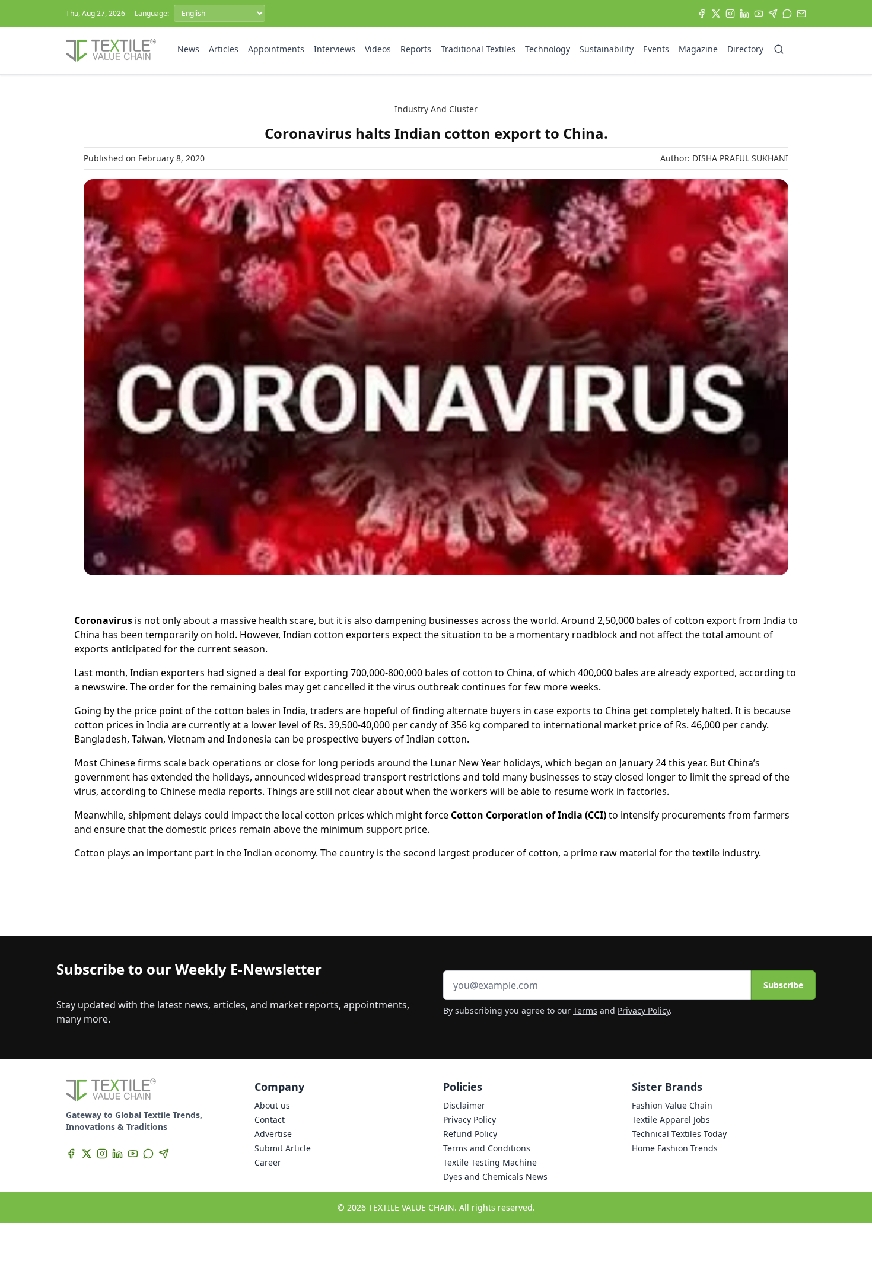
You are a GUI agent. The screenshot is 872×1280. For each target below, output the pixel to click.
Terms (585, 1010)
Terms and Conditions (486, 1148)
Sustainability (607, 49)
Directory (745, 49)
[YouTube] (758, 13)
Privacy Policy (644, 1010)
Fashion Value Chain (672, 1105)
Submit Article (282, 1148)
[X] (716, 13)
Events (656, 49)
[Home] (111, 50)
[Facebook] (701, 13)
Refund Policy (470, 1133)
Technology (547, 49)
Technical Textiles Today (679, 1133)
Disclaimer (464, 1105)
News (188, 49)
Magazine (698, 49)
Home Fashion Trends (675, 1148)
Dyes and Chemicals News (495, 1176)
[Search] (779, 49)
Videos (378, 49)
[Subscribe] (801, 13)
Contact (269, 1119)
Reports (415, 49)
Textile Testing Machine (490, 1162)
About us (272, 1105)
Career (267, 1162)
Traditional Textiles (478, 49)
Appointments (276, 49)
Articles (223, 49)
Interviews (334, 49)
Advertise (273, 1133)
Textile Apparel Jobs (671, 1119)
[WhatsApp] (787, 13)
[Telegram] (773, 13)
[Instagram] (730, 13)
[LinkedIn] (744, 13)
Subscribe (783, 985)
